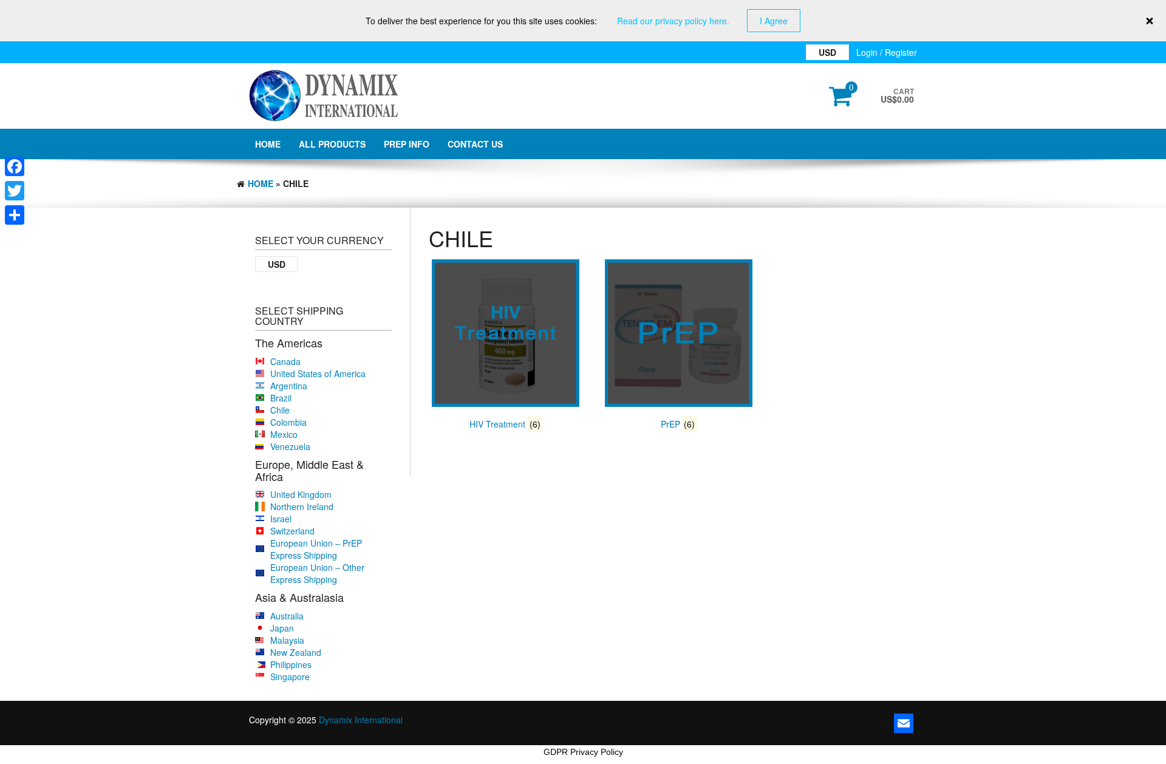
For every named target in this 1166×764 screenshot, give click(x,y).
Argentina (288, 386)
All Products (332, 144)
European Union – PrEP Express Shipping (316, 549)
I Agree (774, 21)
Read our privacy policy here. (673, 21)
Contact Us (475, 144)
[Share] (14, 215)
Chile (280, 410)
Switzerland (292, 531)
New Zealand (295, 652)
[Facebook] (14, 166)
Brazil (281, 398)
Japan (282, 628)
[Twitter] (14, 191)
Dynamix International (361, 720)
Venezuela (290, 446)
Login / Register (886, 52)
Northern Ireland (301, 506)
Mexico (284, 434)
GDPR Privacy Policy (583, 752)
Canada (285, 361)
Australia (287, 616)
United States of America (318, 373)
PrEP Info (406, 144)
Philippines (291, 664)
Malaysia (287, 640)
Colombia (288, 422)
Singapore (290, 676)
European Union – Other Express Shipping (317, 573)
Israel (281, 519)
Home (268, 144)
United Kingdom (301, 494)
